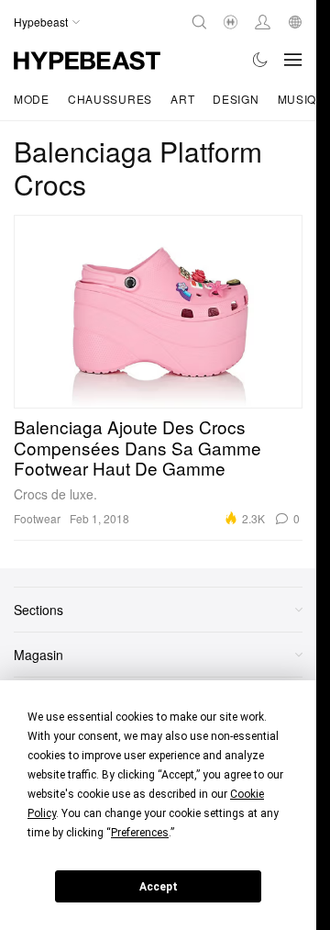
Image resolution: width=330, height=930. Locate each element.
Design (235, 98)
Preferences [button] (140, 832)
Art (182, 98)
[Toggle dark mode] (261, 59)
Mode (32, 98)
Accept (158, 886)
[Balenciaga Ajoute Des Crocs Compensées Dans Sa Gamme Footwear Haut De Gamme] (158, 311)
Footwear (37, 518)
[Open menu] (293, 59)
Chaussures (110, 98)
